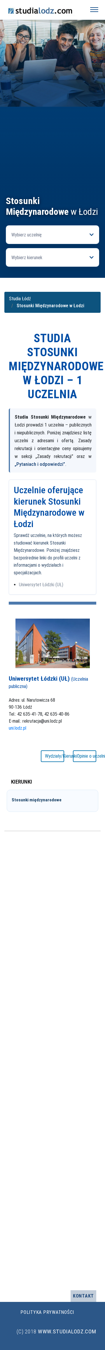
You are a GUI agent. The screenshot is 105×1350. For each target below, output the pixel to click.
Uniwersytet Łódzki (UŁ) (41, 584)
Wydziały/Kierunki (54, 756)
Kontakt (83, 1296)
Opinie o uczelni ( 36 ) (86, 756)
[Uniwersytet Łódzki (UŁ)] (52, 643)
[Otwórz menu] (94, 9)
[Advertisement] (52, 140)
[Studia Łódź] (42, 9)
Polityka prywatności (47, 1312)
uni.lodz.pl (17, 728)
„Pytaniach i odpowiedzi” (40, 464)
